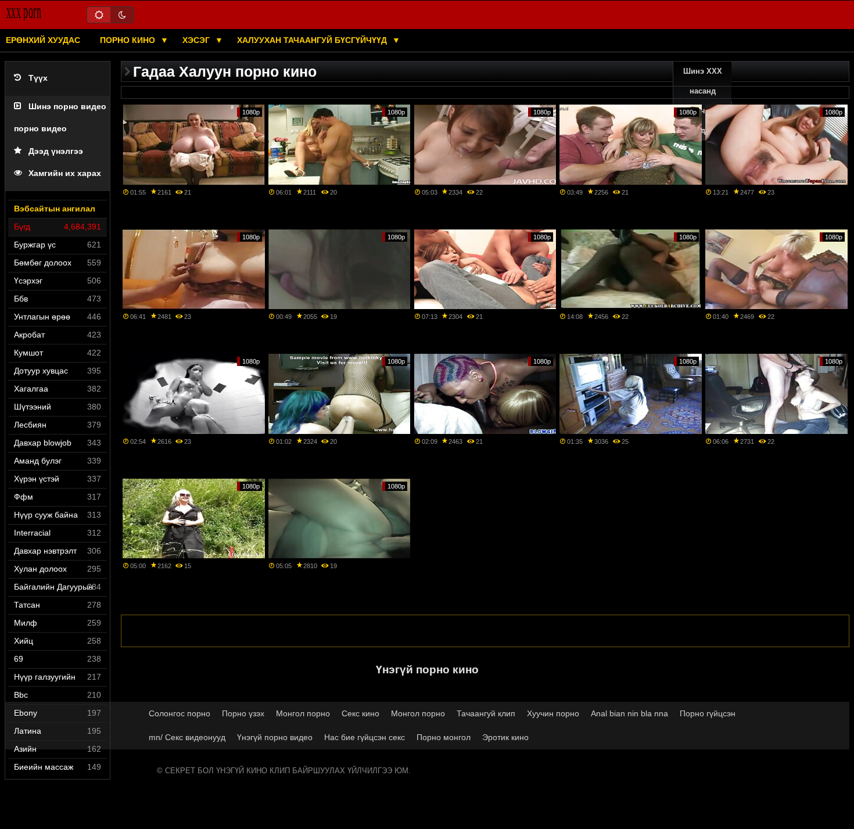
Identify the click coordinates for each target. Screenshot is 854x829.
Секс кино (360, 713)
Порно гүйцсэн (707, 713)
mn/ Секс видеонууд (187, 737)
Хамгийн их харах (64, 173)
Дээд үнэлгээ (55, 151)
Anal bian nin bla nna (629, 713)
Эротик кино (505, 737)
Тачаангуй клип (486, 713)
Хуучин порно (553, 713)
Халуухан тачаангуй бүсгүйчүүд (313, 40)
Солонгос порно (179, 713)
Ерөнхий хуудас (43, 40)
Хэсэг (197, 40)
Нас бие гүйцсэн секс (364, 737)
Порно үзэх (243, 713)
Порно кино (128, 40)
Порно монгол (444, 737)
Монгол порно (303, 713)
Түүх (38, 78)
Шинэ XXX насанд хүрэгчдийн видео (702, 101)
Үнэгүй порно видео (275, 737)
